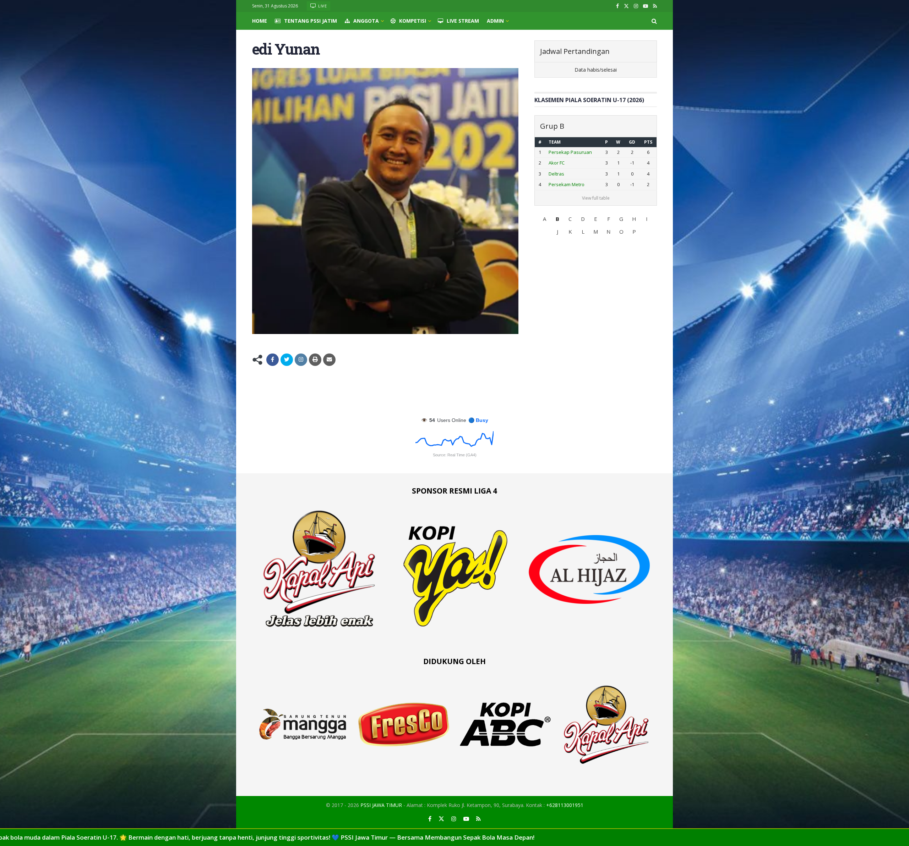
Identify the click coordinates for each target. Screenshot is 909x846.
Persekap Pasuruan (570, 152)
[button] (545, 219)
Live (322, 6)
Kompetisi (412, 20)
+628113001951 (564, 805)
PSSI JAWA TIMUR (381, 805)
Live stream (463, 20)
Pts (648, 142)
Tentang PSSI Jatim (310, 20)
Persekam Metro (566, 184)
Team (555, 142)
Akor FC (557, 163)
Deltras (556, 174)
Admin (495, 20)
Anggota (366, 20)
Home (259, 20)
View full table (596, 198)
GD (632, 142)
